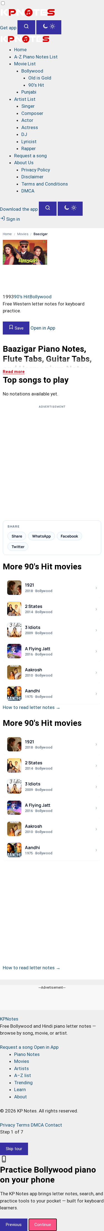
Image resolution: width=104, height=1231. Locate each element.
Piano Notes (27, 1054)
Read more (14, 371)
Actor (27, 120)
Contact (53, 1125)
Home (20, 49)
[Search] (26, 27)
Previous (14, 1224)
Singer (28, 106)
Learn (20, 1089)
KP (9, 1019)
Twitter (18, 546)
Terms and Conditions (44, 184)
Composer (32, 113)
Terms (23, 1125)
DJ (24, 134)
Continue (42, 1224)
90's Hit (22, 296)
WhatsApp (41, 536)
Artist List (24, 99)
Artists (21, 1068)
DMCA (27, 191)
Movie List (25, 63)
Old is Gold (39, 78)
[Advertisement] (52, 463)
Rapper (28, 148)
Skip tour (14, 1148)
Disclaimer (32, 176)
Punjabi (28, 92)
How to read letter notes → (31, 707)
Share (17, 536)
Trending (23, 1082)
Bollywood (32, 71)
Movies (22, 234)
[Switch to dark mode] (48, 27)
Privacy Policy (35, 170)
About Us (24, 162)
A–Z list (22, 1075)
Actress (29, 127)
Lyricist (29, 141)
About (20, 1096)
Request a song (30, 155)
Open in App (43, 328)
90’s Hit (36, 85)
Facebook (69, 536)
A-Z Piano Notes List (36, 57)
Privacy (7, 1125)
